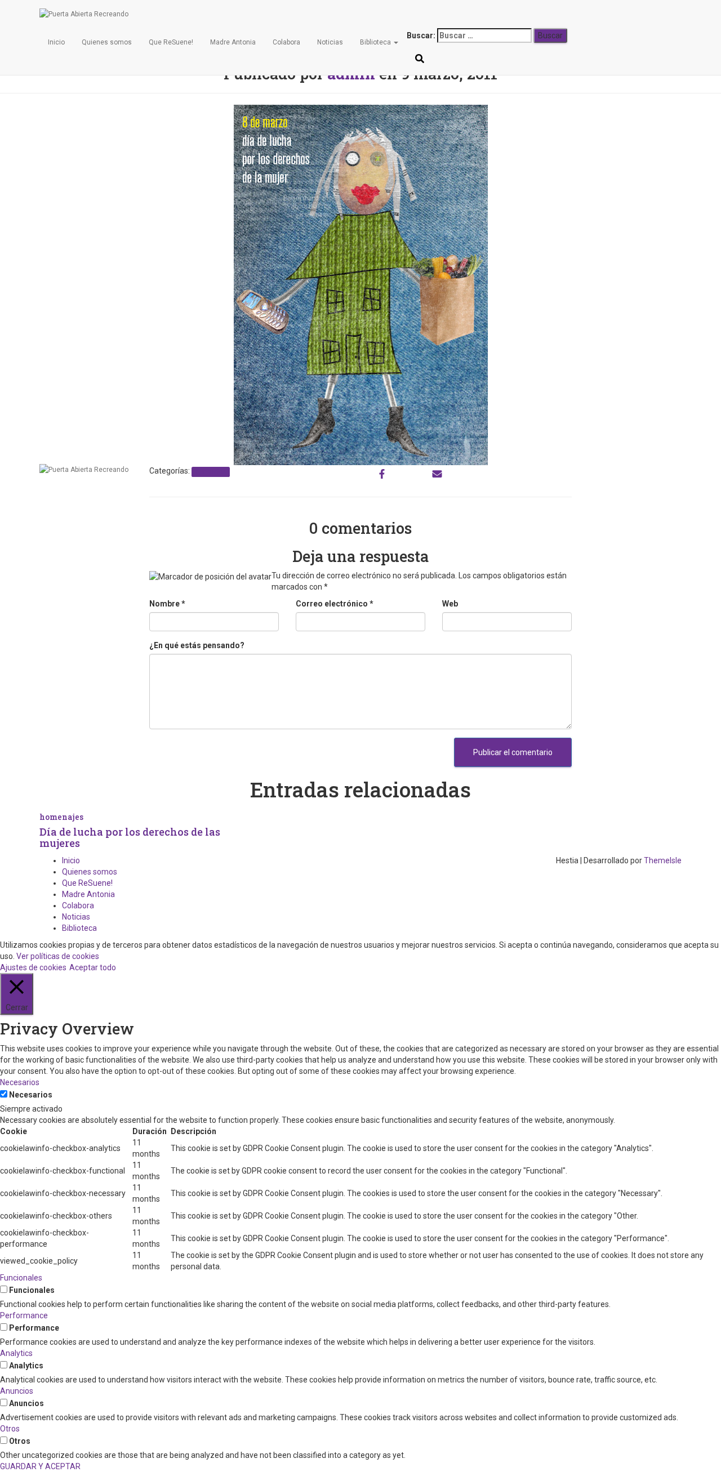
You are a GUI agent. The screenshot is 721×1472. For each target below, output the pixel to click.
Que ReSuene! (171, 42)
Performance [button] (24, 1315)
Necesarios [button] (19, 1082)
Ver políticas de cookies (57, 956)
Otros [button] (10, 1428)
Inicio (56, 42)
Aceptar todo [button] (92, 967)
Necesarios (30, 1094)
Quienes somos (107, 42)
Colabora (286, 42)
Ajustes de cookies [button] (33, 967)
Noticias (330, 42)
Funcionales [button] (21, 1277)
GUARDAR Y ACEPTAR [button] (40, 1466)
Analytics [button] (16, 1353)
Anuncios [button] (16, 1390)
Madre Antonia (233, 42)
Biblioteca (376, 42)
